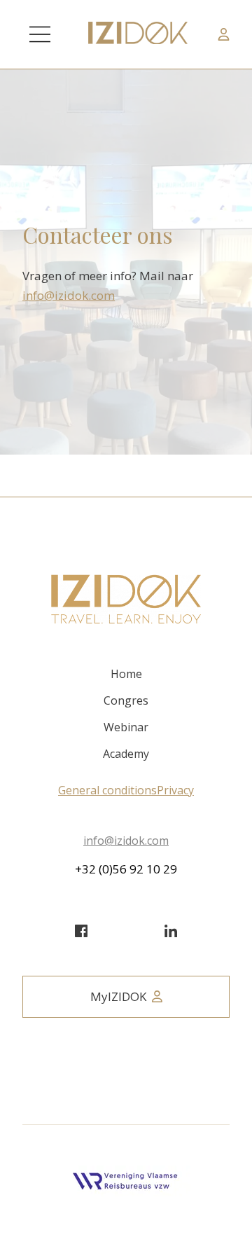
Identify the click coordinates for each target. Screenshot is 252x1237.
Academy (126, 753)
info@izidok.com (68, 295)
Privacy (175, 790)
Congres (126, 700)
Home (126, 674)
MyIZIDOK (118, 996)
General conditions (107, 790)
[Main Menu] (39, 34)
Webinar (126, 727)
